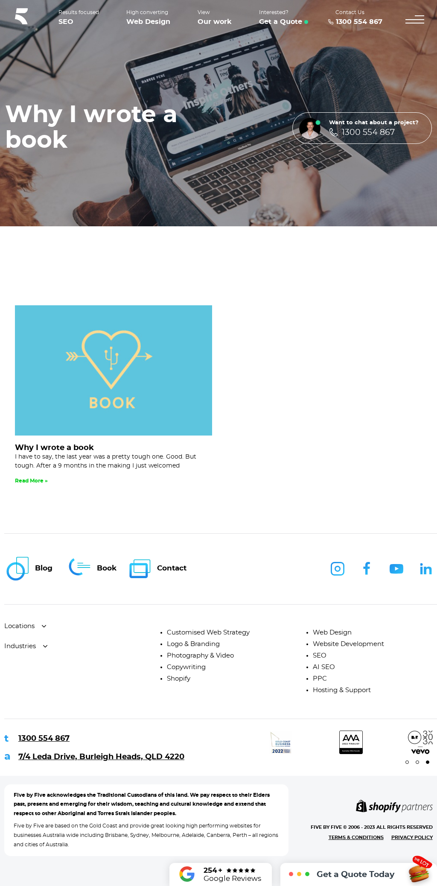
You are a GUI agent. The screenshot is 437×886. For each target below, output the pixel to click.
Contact (171, 568)
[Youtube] (396, 569)
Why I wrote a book (54, 448)
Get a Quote (280, 21)
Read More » (31, 480)
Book (107, 568)
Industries (20, 646)
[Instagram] (337, 569)
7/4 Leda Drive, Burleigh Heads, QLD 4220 (101, 757)
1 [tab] (407, 762)
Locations (19, 626)
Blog (43, 568)
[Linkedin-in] (426, 569)
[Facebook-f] (367, 569)
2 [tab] (417, 762)
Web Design (148, 21)
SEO (65, 21)
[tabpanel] (258, 742)
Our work (215, 21)
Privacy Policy (412, 837)
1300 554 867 (44, 739)
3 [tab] (427, 762)
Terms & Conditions (356, 837)
